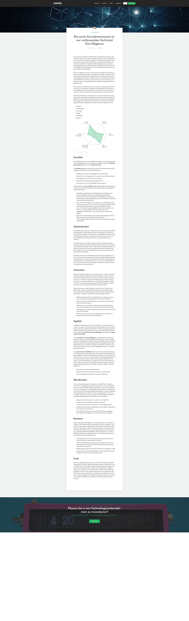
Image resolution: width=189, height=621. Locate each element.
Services (104, 3)
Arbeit (111, 3)
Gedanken (118, 3)
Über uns (96, 3)
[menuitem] (97, 3)
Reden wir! (132, 3)
